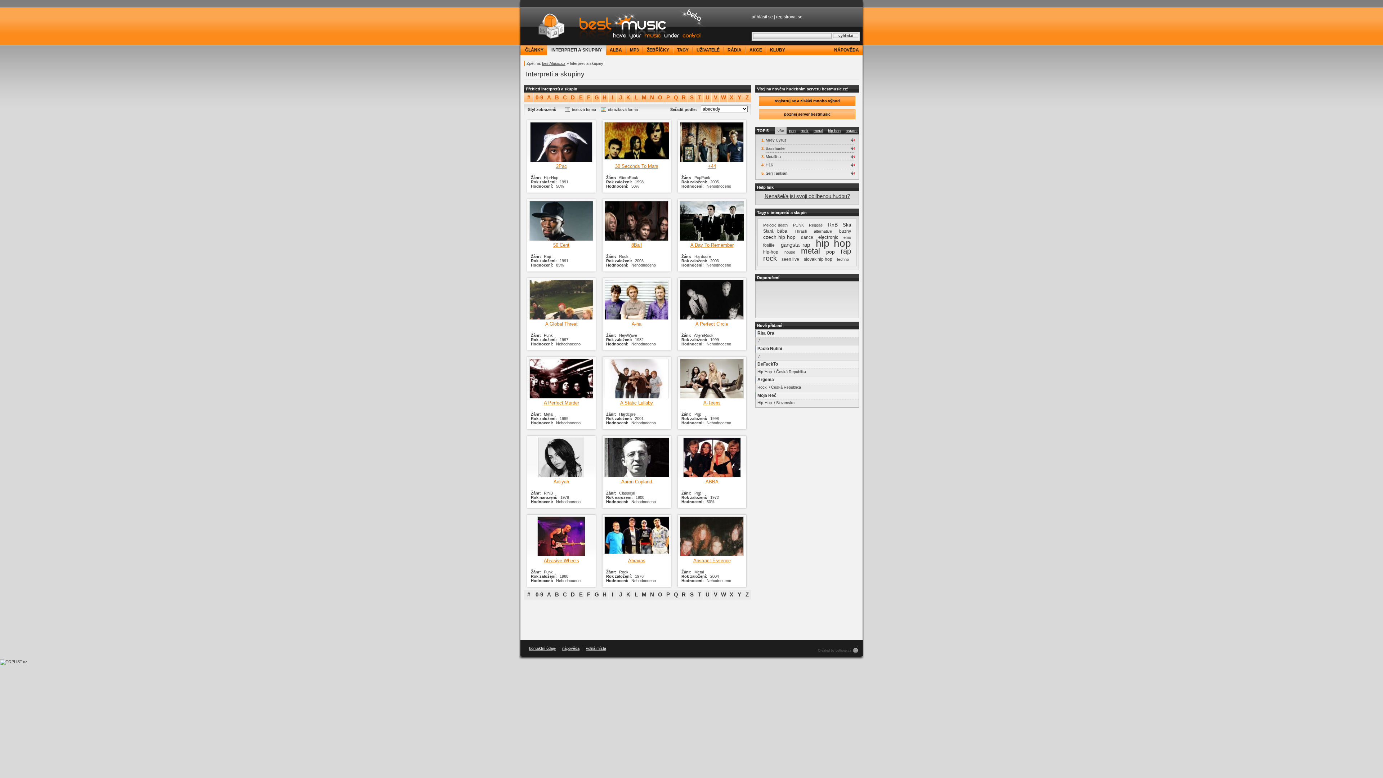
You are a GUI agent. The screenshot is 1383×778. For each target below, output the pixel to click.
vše (781, 131)
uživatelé (708, 50)
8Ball (636, 245)
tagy (683, 50)
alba (616, 50)
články (534, 50)
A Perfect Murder (561, 403)
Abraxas (636, 560)
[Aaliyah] (561, 457)
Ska (847, 225)
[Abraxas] (636, 536)
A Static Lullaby (636, 403)
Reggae (816, 225)
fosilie (769, 245)
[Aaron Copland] (636, 457)
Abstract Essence (712, 560)
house (789, 252)
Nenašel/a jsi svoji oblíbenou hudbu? (807, 196)
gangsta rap (795, 245)
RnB (833, 225)
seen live (790, 259)
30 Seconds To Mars (636, 166)
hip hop (834, 131)
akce (755, 50)
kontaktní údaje (542, 648)
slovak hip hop (818, 259)
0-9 (539, 97)
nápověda (846, 50)
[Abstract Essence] (712, 536)
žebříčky (658, 50)
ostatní (852, 131)
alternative (823, 231)
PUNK (798, 225)
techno (843, 259)
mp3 (634, 50)
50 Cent (561, 245)
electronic (828, 237)
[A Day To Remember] (712, 221)
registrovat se (789, 16)
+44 (712, 166)
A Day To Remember (712, 245)
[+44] (712, 142)
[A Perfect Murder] (561, 378)
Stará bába (775, 231)
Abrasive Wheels (561, 560)
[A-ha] (636, 299)
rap (846, 251)
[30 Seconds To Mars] (636, 142)
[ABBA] (712, 457)
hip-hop (770, 252)
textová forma (584, 109)
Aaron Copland (636, 481)
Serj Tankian (776, 173)
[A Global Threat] (561, 299)
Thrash (801, 231)
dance (807, 237)
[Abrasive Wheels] (561, 536)
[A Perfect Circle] (712, 299)
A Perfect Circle (711, 324)
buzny (845, 231)
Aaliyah (561, 481)
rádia (735, 50)
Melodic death (775, 225)
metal (818, 131)
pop (792, 131)
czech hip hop (779, 237)
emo (847, 237)
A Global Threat (561, 324)
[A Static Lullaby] (636, 378)
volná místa (596, 648)
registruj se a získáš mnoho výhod (807, 101)
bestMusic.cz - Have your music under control (614, 26)
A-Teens (712, 403)
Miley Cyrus (776, 140)
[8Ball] (636, 221)
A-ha (636, 324)
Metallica (773, 157)
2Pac (561, 166)
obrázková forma (623, 109)
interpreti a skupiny (576, 50)
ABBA (712, 481)
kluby (777, 50)
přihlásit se (762, 16)
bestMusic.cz (553, 63)
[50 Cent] (561, 221)
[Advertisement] (807, 299)
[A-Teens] (712, 378)
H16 (769, 165)
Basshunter (776, 148)
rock (805, 131)
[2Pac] (561, 142)
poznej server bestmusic (807, 114)
